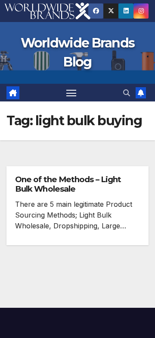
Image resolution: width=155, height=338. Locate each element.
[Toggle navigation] (71, 93)
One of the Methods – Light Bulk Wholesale (68, 184)
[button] (126, 92)
